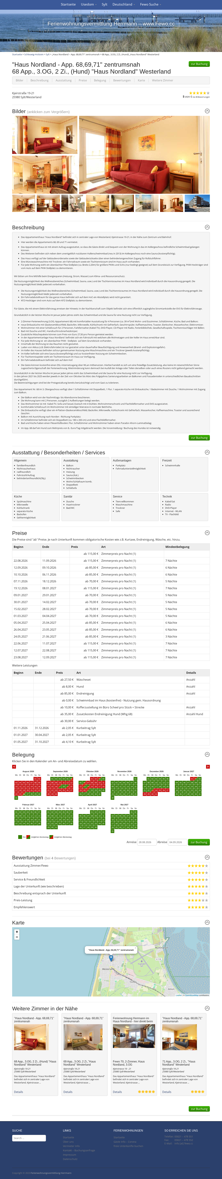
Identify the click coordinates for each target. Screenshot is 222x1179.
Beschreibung (40, 80)
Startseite (68, 4)
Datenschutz (70, 1159)
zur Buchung (199, 64)
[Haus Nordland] (200, 202)
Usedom (88, 4)
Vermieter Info (71, 1146)
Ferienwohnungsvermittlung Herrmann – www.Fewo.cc (111, 23)
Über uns (68, 1141)
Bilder (19, 80)
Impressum (69, 1154)
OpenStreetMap (191, 995)
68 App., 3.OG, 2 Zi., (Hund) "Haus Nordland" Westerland (35, 1063)
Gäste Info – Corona (125, 1141)
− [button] (17, 937)
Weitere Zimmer (162, 80)
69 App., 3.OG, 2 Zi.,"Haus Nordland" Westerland (79, 1063)
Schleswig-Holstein (34, 54)
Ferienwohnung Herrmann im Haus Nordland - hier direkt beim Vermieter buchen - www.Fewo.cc (133, 1021)
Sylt (104, 4)
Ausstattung (64, 80)
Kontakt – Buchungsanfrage (79, 1150)
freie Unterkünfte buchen (128, 1146)
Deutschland (123, 4)
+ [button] (17, 932)
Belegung (100, 80)
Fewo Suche (149, 4)
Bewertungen (122, 80)
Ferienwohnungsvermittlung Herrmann (51, 1172)
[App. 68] (144, 155)
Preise (83, 80)
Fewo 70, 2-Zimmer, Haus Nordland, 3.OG (129, 1063)
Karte (141, 80)
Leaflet (179, 995)
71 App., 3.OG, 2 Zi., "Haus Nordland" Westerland (178, 1063)
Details (18, 1092)
